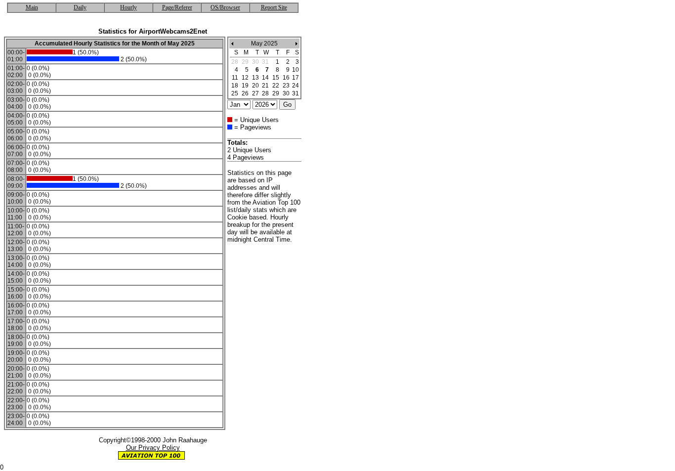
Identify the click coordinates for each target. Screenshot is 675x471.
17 (295, 77)
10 (295, 69)
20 (255, 85)
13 (255, 77)
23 (286, 85)
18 (234, 85)
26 (245, 93)
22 (275, 85)
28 (265, 93)
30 (286, 93)
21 (265, 85)
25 (234, 93)
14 (265, 77)
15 (275, 77)
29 (275, 93)
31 (295, 93)
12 (245, 77)
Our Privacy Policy (153, 447)
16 (286, 77)
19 (245, 85)
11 (235, 77)
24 (295, 85)
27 (255, 93)
